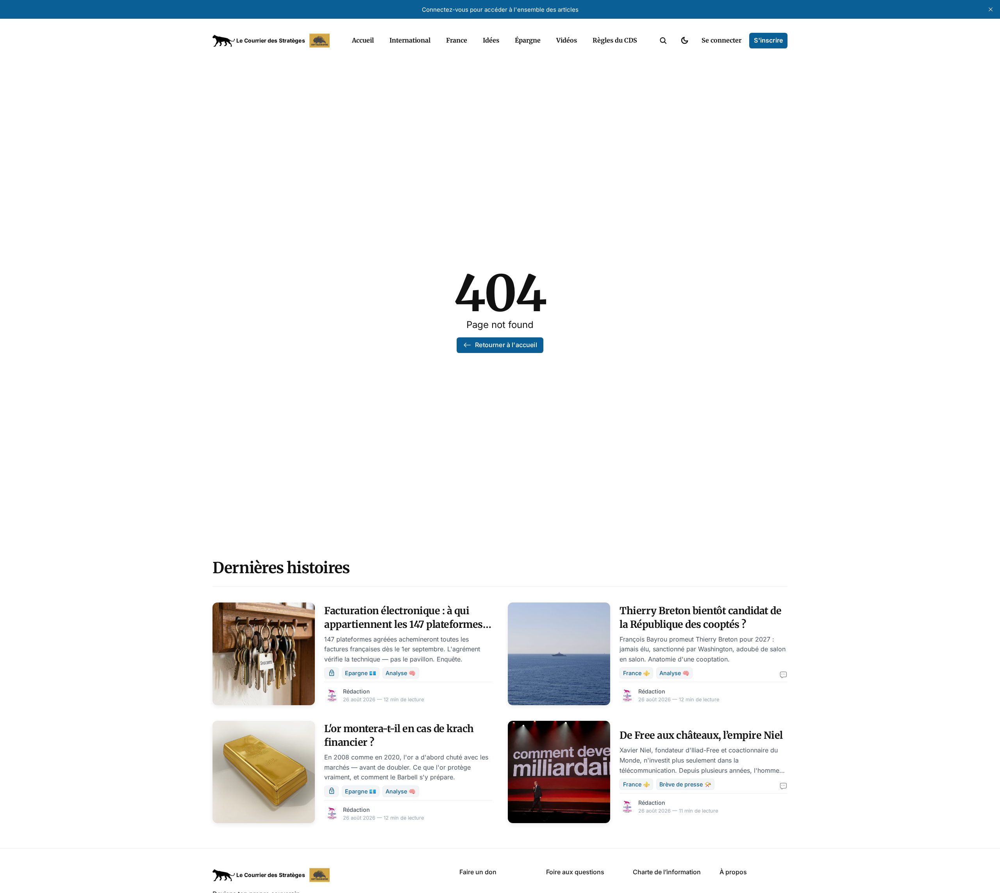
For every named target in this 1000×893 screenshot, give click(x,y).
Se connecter (721, 40)
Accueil (363, 40)
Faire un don (477, 872)
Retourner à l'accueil (506, 345)
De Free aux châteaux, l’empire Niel (701, 735)
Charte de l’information (667, 872)
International (409, 40)
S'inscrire (768, 40)
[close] (990, 9)
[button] (663, 41)
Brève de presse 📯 (685, 784)
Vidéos (566, 40)
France (456, 40)
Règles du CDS (615, 40)
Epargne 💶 (360, 673)
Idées (491, 40)
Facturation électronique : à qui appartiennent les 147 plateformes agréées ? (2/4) (403, 624)
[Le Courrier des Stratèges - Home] (273, 40)
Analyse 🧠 (401, 673)
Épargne (528, 40)
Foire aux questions (575, 872)
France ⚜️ (636, 673)
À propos (733, 872)
